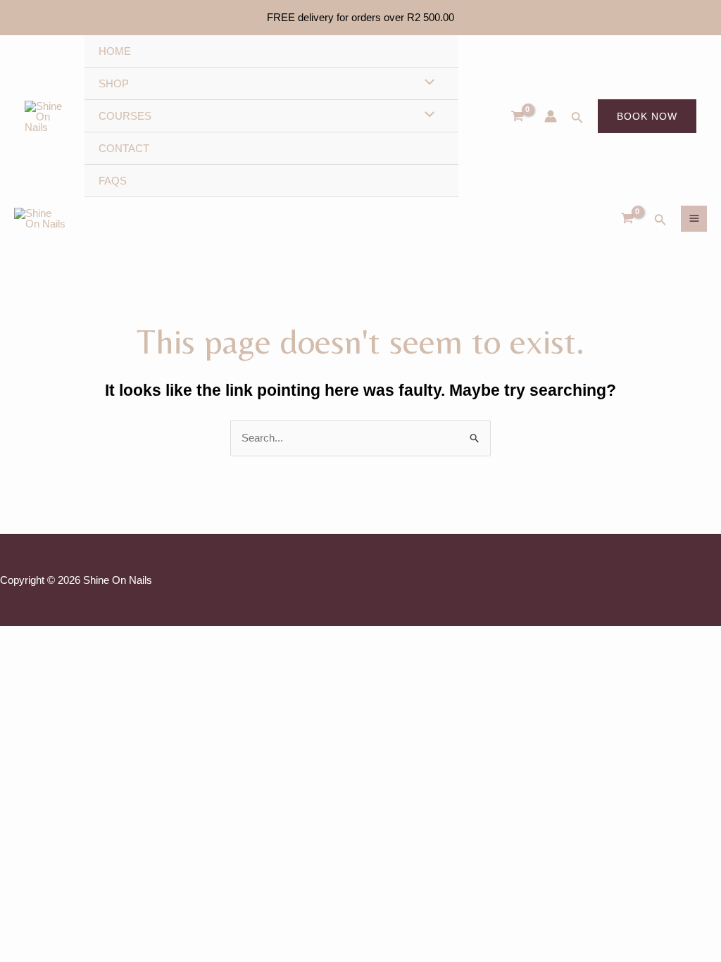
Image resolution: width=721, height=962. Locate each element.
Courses (125, 116)
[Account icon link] (550, 116)
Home (115, 51)
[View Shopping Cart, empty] (627, 218)
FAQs (113, 181)
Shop (114, 83)
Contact (124, 148)
